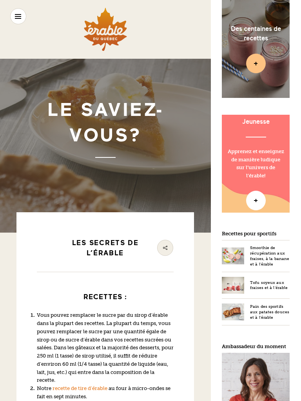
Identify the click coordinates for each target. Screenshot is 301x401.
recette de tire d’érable (80, 388)
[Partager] (165, 247)
